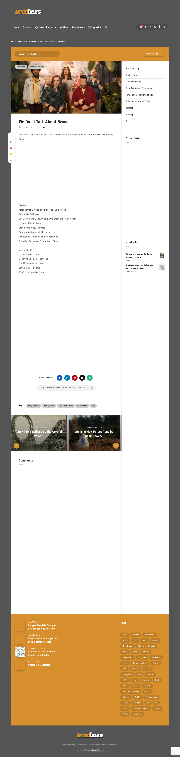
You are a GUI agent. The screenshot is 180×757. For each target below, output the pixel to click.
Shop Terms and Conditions (139, 88)
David (125, 652)
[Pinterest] (155, 26)
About (28, 27)
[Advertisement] (66, 297)
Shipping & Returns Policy (138, 101)
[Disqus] (66, 498)
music (147, 686)
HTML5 (135, 669)
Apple (125, 640)
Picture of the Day (131, 691)
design (146, 652)
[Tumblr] (159, 26)
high (124, 669)
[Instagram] (150, 26)
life (135, 680)
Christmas (127, 646)
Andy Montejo (33, 406)
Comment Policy (133, 81)
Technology (151, 697)
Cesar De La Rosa (66, 406)
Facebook (156, 657)
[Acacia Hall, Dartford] (20, 665)
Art (135, 640)
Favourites (22, 41)
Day (93, 406)
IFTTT (147, 669)
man (125, 686)
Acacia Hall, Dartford (39, 664)
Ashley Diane (49, 406)
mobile (136, 686)
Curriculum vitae (47, 27)
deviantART (128, 657)
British (155, 640)
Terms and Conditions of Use (139, 95)
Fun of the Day (140, 663)
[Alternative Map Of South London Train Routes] (20, 652)
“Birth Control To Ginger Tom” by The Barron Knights (43, 640)
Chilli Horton (82, 406)
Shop (65, 27)
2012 (125, 635)
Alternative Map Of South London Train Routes (41, 653)
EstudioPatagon (98, 750)
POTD (147, 691)
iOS (139, 674)
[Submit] (56, 53)
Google (156, 663)
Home (16, 27)
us (156, 703)
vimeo (157, 708)
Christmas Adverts (146, 646)
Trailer (125, 703)
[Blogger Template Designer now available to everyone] (20, 625)
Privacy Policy (132, 68)
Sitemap (129, 114)
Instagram (127, 674)
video (125, 708)
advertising (150, 635)
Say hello (96, 27)
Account (78, 27)
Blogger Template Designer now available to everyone (42, 627)
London (145, 680)
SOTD (137, 697)
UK (148, 703)
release (126, 697)
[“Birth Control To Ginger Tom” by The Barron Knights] (20, 638)
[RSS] (164, 26)
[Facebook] (145, 26)
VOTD (125, 714)
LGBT (125, 680)
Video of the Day (36, 41)
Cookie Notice (132, 75)
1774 (47, 127)
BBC (144, 640)
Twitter (137, 703)
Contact (129, 108)
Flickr (125, 663)
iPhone (150, 674)
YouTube (138, 714)
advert (136, 635)
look (157, 680)
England (142, 657)
